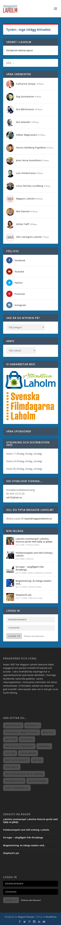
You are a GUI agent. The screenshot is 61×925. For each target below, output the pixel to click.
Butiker (10, 739)
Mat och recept (35, 598)
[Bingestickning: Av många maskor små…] (10, 583)
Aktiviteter (13, 725)
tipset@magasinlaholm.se (38, 518)
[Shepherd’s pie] (10, 597)
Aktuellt (32, 725)
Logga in (14, 636)
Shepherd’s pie (23, 594)
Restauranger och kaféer (24, 773)
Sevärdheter (14, 780)
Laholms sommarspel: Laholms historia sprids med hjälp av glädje (34, 540)
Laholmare (39, 572)
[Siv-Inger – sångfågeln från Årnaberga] (10, 569)
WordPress (51, 916)
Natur (37, 760)
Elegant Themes (26, 916)
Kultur (37, 544)
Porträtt (48, 572)
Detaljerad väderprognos (19, 50)
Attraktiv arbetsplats (21, 732)
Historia (30, 544)
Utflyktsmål (37, 780)
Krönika (44, 746)
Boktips (48, 732)
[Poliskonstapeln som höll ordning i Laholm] (10, 555)
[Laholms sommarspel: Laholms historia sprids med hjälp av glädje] (10, 541)
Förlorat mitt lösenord (34, 636)
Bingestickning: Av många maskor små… (33, 582)
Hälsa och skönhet (19, 746)
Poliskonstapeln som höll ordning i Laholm (34, 554)
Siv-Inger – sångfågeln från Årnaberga (30, 568)
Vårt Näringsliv (17, 787)
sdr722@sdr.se (14, 497)
